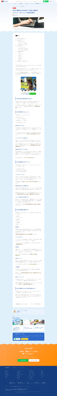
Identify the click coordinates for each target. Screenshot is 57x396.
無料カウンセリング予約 (32, 375)
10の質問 (18, 373)
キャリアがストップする (21, 47)
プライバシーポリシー (23, 386)
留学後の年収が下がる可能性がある (23, 48)
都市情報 (6, 376)
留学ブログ (18, 6)
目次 (18, 35)
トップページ (6, 386)
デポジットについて (31, 379)
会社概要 (18, 375)
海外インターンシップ (21, 59)
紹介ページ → (18, 312)
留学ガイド (16, 6)
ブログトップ (42, 376)
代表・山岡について (19, 376)
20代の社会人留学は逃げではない (21, 38)
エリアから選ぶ (7, 375)
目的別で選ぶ (6, 374)
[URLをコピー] (41, 304)
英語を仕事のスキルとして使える (23, 44)
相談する (46, 1)
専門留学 (19, 55)
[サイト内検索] (42, 1)
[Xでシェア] (33, 304)
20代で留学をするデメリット (21, 45)
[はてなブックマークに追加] (39, 304)
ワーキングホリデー (21, 54)
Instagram (28, 386)
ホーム (13, 6)
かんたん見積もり (31, 376)
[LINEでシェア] (37, 304)
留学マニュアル (43, 374)
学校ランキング (7, 373)
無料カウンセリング (52, 1)
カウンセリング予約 (34, 360)
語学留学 (19, 52)
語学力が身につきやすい (21, 41)
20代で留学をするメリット (20, 40)
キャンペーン (42, 375)
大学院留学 (20, 58)
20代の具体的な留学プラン (20, 51)
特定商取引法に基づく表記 (17, 386)
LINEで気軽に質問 (23, 360)
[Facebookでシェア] (35, 304)
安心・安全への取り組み (20, 374)
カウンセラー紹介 (31, 373)
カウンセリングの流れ (31, 374)
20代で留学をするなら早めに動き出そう (22, 61)
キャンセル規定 (11, 386)
